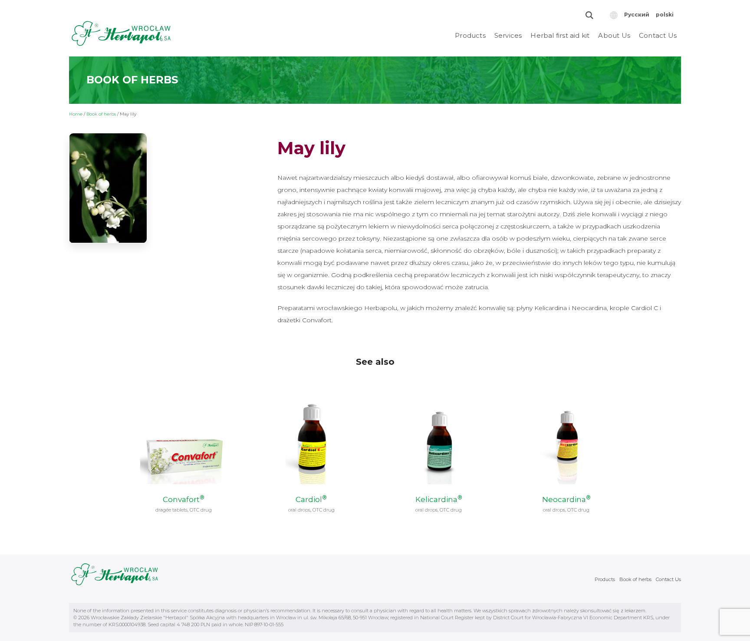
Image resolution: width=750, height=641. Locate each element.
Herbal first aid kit (559, 35)
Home (75, 114)
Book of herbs (101, 114)
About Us (614, 35)
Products (470, 35)
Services (508, 35)
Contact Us (658, 35)
